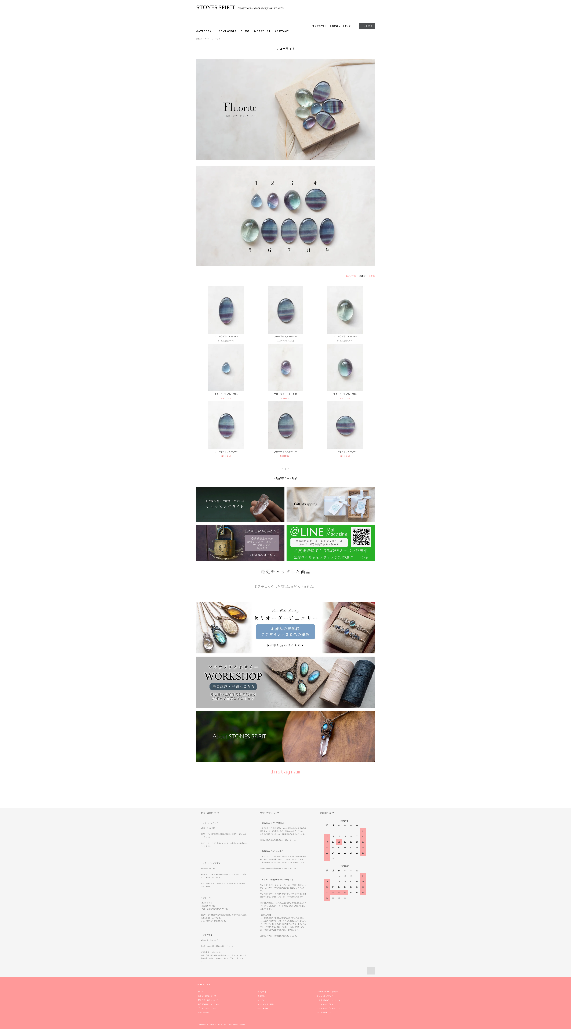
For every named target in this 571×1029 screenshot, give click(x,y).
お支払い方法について (207, 996)
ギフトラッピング (324, 1012)
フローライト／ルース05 (345, 336)
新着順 (371, 276)
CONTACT (282, 31)
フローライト (217, 39)
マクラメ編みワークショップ (329, 1000)
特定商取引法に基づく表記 (209, 1004)
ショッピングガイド (325, 996)
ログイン (346, 26)
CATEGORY (204, 31)
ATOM (265, 1008)
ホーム (200, 992)
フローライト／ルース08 (285, 336)
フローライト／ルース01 (226, 394)
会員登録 (334, 26)
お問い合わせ (203, 1012)
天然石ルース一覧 (202, 39)
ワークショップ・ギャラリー (329, 1008)
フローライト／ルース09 (226, 336)
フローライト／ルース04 (345, 451)
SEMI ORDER (228, 31)
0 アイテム (368, 26)
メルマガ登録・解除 (266, 1004)
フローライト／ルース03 (345, 394)
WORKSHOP (262, 31)
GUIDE (245, 31)
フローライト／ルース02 (285, 394)
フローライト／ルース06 (226, 451)
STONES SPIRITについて (328, 992)
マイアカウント (319, 26)
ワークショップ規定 (325, 1004)
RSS (259, 1008)
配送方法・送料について (208, 1000)
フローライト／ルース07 (285, 451)
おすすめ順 (351, 276)
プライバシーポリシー (207, 1008)
